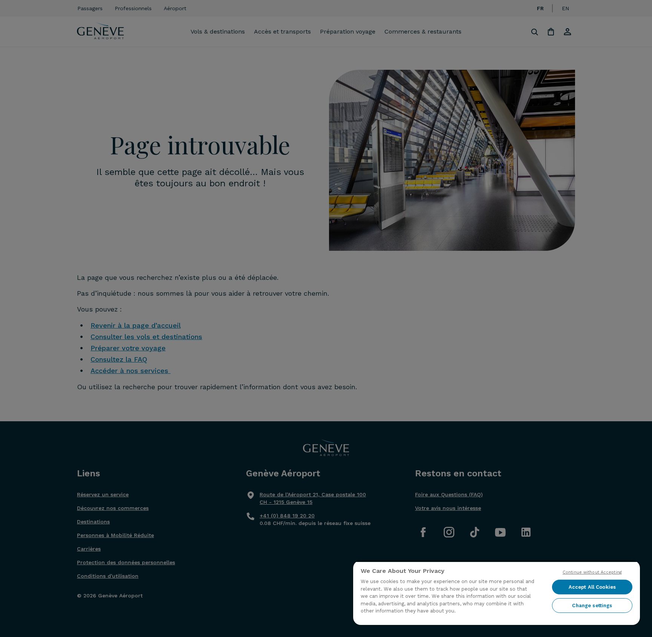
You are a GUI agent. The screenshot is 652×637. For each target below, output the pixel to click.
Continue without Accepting (592, 572)
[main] (496, 592)
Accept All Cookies (592, 587)
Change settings (592, 605)
